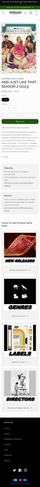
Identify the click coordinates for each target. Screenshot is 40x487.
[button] (3, 13)
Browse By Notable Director (18, 408)
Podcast (7, 455)
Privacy (7, 444)
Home (7, 428)
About (7, 434)
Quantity (4, 104)
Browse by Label (18, 362)
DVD (5, 99)
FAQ (6, 450)
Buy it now (20, 121)
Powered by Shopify (26, 483)
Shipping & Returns (13, 439)
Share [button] (6, 157)
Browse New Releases (18, 270)
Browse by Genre (18, 316)
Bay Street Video (17, 483)
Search (7, 461)
